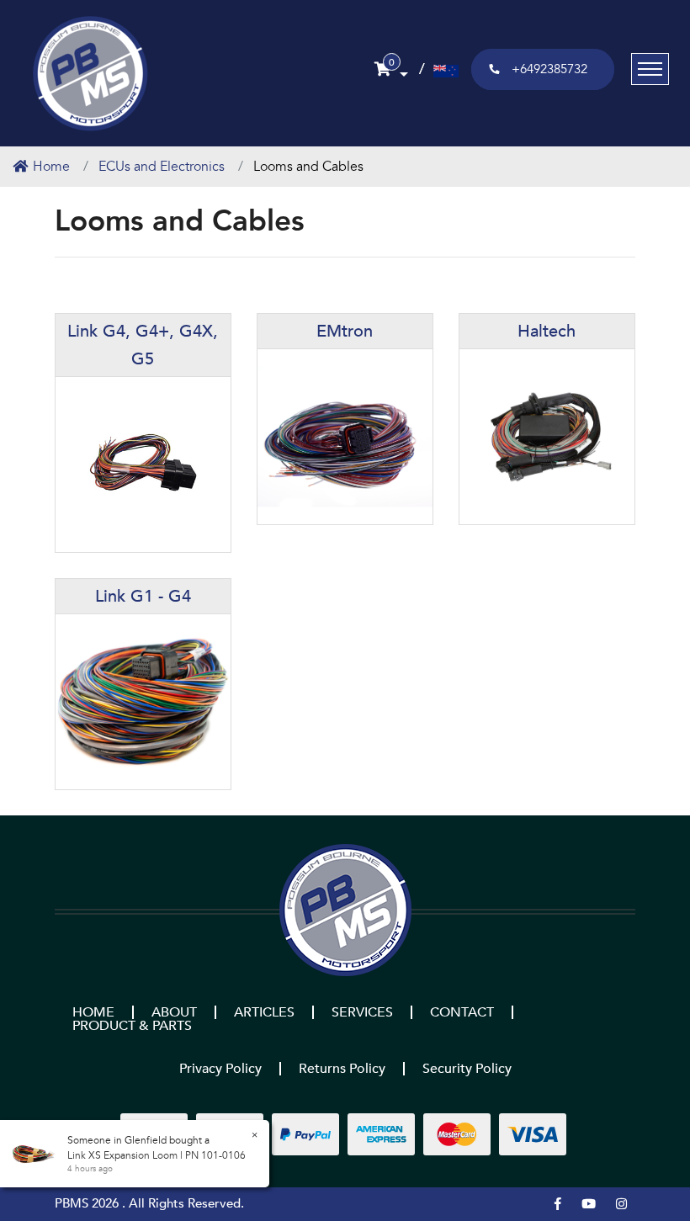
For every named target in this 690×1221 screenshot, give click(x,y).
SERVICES (362, 1012)
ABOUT (174, 1012)
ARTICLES (264, 1012)
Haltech (547, 331)
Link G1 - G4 (143, 596)
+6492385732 (549, 69)
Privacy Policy (220, 1068)
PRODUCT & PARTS (132, 1026)
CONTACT (462, 1012)
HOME (93, 1012)
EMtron (344, 331)
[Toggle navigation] (650, 69)
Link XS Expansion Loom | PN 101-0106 (156, 1155)
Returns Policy (342, 1068)
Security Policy (467, 1068)
